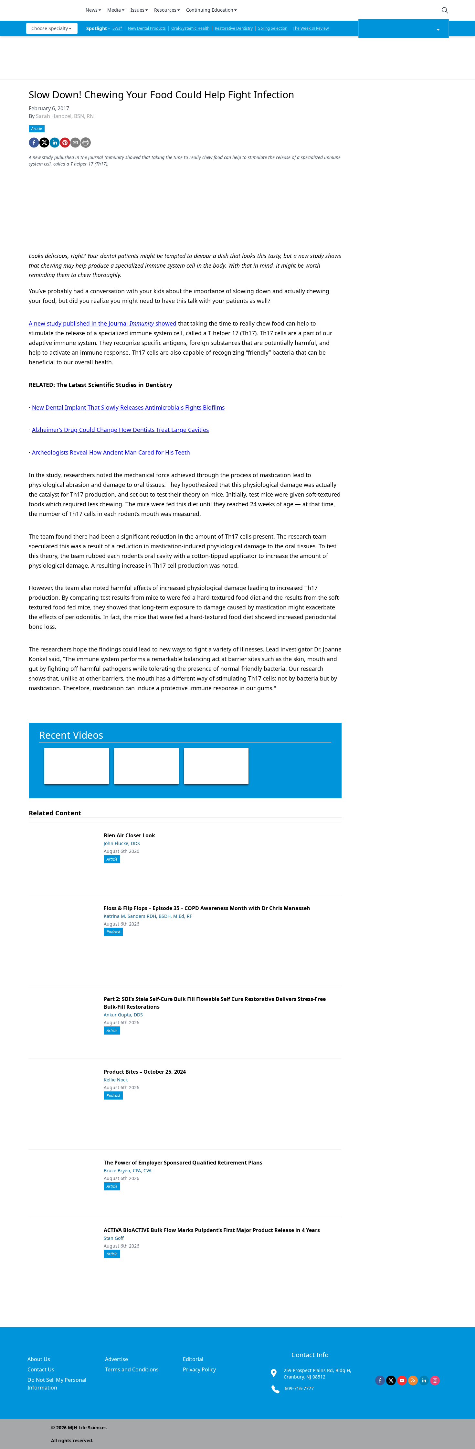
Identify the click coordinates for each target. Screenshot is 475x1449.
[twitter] (44, 142)
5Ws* (117, 28)
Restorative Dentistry (234, 28)
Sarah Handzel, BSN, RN (65, 116)
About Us (38, 1359)
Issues (137, 10)
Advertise (116, 1359)
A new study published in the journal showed (102, 323)
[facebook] (34, 142)
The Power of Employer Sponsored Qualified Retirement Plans (183, 1162)
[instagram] (435, 1380)
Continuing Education (209, 10)
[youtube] (402, 1380)
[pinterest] (65, 142)
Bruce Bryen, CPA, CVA (128, 1170)
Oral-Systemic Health (190, 28)
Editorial (193, 1359)
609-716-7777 (299, 1388)
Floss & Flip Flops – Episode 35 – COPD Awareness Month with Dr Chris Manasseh (207, 908)
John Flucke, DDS (122, 843)
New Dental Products (147, 28)
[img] (52, 10)
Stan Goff (114, 1238)
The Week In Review (311, 28)
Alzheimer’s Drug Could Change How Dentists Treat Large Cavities (120, 430)
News (92, 10)
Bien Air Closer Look (129, 835)
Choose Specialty (49, 28)
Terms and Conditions (132, 1369)
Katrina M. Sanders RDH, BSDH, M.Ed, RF (148, 916)
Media (114, 10)
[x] (391, 1380)
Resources (165, 10)
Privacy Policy (199, 1369)
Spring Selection (272, 28)
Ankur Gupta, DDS (123, 1015)
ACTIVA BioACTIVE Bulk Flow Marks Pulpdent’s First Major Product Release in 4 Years (212, 1230)
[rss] (413, 1380)
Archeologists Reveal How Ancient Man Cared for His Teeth (111, 452)
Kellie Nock (116, 1080)
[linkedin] (54, 142)
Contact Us (40, 1369)
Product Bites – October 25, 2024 (145, 1071)
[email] (75, 142)
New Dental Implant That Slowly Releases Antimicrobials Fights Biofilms (128, 407)
